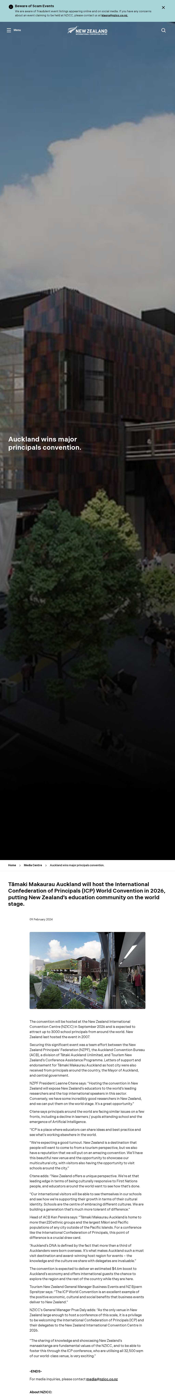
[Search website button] (163, 30)
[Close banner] (163, 7)
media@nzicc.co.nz (102, 1379)
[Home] (87, 30)
